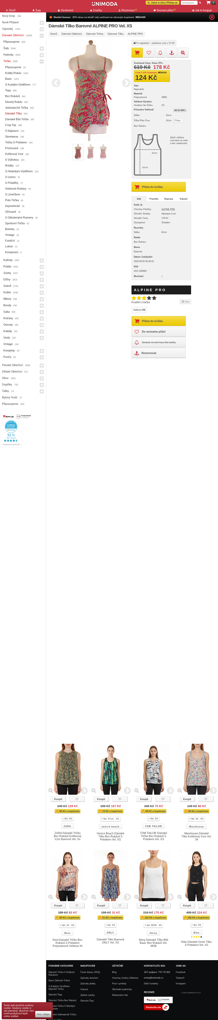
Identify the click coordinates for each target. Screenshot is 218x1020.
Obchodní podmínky (122, 989)
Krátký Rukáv (13, 73)
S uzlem (10, 177)
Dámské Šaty (87, 1000)
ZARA (67, 826)
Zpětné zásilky (87, 995)
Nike (196, 932)
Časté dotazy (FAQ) (90, 972)
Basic (8, 78)
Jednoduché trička (16, 107)
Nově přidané (10, 22)
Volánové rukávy (15, 188)
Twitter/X (180, 978)
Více (186, 301)
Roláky (9, 165)
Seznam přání (166, 10)
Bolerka (9, 229)
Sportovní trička (15, 223)
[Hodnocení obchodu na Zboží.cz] (156, 1010)
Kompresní (11, 252)
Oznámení (67, 10)
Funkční (10, 240)
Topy (8, 90)
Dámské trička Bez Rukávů (62, 1000)
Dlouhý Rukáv (13, 101)
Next (125, 82)
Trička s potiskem (16, 142)
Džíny (6, 279)
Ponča (7, 357)
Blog (114, 972)
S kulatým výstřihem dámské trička (59, 987)
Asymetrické (12, 206)
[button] (67, 818)
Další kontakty (151, 983)
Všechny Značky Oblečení (125, 978)
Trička (7, 61)
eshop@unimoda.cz (154, 977)
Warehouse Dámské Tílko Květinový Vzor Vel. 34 (196, 836)
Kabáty (7, 331)
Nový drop (8, 15)
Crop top (10, 125)
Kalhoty (8, 260)
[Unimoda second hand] (105, 5)
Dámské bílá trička (17, 119)
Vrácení (184, 199)
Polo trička (12, 200)
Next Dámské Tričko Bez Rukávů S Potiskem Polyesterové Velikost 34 (67, 942)
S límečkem (12, 194)
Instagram (181, 983)
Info (139, 199)
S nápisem (12, 130)
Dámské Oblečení (13, 35)
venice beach (110, 826)
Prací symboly (119, 983)
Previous (55, 82)
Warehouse (196, 826)
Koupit (58, 799)
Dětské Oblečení (12, 371)
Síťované (10, 211)
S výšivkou (12, 159)
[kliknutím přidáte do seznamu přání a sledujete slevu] (76, 799)
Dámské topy (55, 994)
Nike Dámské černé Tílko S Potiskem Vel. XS (196, 943)
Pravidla (154, 199)
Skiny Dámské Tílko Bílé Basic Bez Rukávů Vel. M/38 (153, 942)
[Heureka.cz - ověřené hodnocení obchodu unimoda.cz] (11, 446)
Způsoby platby (88, 983)
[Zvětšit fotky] (50, 790)
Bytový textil (9, 397)
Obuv (5, 378)
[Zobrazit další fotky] (84, 790)
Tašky (5, 391)
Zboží (12, 10)
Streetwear (11, 136)
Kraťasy (8, 318)
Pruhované (11, 148)
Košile (7, 292)
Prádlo (7, 266)
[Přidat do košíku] (137, 52)
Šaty (6, 48)
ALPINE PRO (168, 209)
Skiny (153, 933)
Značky (97, 10)
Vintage (9, 234)
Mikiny (7, 298)
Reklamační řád (120, 995)
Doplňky (7, 384)
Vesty (6, 337)
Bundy (7, 305)
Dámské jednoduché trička (62, 1014)
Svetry (7, 273)
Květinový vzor (14, 154)
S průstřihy (11, 182)
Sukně (7, 285)
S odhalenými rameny (19, 217)
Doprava (168, 199)
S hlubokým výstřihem (19, 171)
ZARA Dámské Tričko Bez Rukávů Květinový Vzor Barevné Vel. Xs (67, 836)
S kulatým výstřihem (17, 84)
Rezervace (129, 10)
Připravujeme (11, 41)
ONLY (110, 932)
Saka (6, 311)
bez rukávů (12, 96)
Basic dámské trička (59, 980)
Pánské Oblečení (12, 365)
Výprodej (7, 28)
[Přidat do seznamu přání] (149, 52)
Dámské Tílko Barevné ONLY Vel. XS (110, 941)
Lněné (9, 246)
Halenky (8, 54)
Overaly (8, 324)
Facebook (180, 972)
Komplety (9, 350)
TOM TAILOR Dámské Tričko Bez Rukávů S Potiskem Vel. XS (153, 836)
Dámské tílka (13, 113)
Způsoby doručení (89, 978)
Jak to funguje (203, 10)
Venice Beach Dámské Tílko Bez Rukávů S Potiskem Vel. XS (110, 836)
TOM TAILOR (153, 826)
